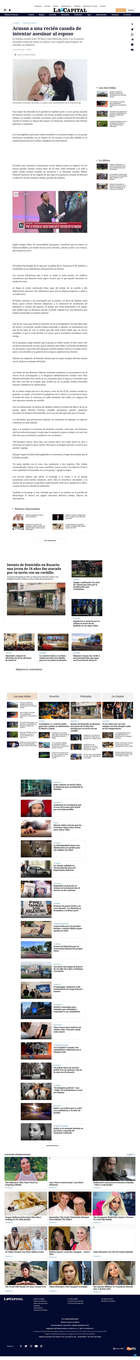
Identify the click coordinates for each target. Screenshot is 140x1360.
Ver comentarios (50, 540)
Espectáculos (101, 15)
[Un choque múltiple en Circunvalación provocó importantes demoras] (53, 869)
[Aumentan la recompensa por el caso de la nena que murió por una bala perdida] (53, 808)
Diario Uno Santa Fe (40, 1301)
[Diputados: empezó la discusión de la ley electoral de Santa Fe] (19, 648)
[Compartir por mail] (132, 50)
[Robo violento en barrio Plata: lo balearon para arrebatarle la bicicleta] (53, 788)
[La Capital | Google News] (41, 1346)
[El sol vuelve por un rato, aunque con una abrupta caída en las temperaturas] (117, 717)
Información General (29, 23)
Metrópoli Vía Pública (40, 1310)
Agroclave (37, 1305)
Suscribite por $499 (121, 10)
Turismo (102, 6)
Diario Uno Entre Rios (41, 1303)
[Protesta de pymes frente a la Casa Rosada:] (53, 909)
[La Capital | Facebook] (21, 1346)
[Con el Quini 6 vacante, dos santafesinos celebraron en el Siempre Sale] (112, 104)
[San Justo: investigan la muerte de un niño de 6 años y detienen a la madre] (53, 970)
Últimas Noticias (11, 15)
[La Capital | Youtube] (36, 1346)
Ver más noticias (52, 1145)
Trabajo (55, 6)
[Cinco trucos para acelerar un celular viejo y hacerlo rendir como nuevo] (53, 1030)
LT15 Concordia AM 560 (75, 1303)
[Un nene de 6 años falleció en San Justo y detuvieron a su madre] (86, 757)
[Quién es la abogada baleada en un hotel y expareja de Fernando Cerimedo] (53, 1131)
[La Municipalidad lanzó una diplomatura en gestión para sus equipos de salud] (117, 735)
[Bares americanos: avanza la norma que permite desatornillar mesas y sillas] (117, 745)
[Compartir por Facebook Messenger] (132, 45)
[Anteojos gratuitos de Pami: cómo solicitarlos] (30, 517)
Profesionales (66, 6)
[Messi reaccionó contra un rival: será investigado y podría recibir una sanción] (22, 744)
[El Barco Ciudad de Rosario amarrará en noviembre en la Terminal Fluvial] (112, 94)
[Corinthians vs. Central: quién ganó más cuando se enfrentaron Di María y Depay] (54, 717)
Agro (89, 15)
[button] (5, 10)
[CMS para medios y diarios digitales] (118, 1349)
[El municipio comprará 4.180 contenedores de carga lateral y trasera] (53, 990)
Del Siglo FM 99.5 (107, 1299)
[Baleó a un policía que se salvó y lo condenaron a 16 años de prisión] (53, 1111)
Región (41, 15)
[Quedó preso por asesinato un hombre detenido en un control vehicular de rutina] (86, 747)
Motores (47, 6)
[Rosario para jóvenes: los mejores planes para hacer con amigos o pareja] (117, 754)
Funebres (77, 6)
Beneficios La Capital (90, 6)
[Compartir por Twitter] (132, 29)
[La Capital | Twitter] (26, 1346)
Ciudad (31, 15)
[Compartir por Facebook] (132, 24)
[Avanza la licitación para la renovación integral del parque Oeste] (53, 949)
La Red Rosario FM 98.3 (75, 1301)
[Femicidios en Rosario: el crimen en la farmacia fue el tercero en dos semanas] (53, 889)
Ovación (52, 15)
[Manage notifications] (135, 1355)
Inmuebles (38, 6)
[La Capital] (70, 10)
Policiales (78, 15)
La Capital (16, 23)
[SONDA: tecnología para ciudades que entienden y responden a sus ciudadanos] (53, 1010)
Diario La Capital (39, 1299)
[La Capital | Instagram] (31, 1346)
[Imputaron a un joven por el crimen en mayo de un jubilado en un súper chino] (87, 614)
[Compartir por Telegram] (132, 40)
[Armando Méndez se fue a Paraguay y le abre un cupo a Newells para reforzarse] (112, 124)
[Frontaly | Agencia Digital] (130, 1348)
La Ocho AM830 (72, 1299)
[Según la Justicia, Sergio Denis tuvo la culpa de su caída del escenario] (69, 517)
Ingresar (131, 10)
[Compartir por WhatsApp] (132, 34)
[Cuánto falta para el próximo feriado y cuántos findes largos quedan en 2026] (69, 527)
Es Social (127, 15)
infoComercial (38, 1308)
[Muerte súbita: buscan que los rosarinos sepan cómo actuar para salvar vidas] (53, 828)
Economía (65, 15)
